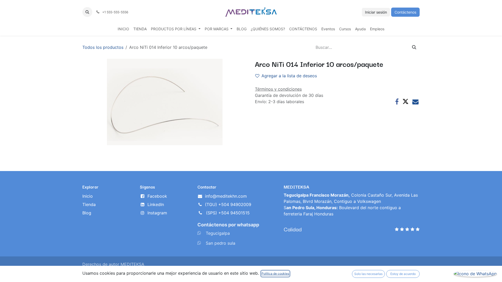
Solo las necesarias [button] (368, 274)
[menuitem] (123, 29)
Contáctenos (405, 12)
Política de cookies (275, 273)
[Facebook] (397, 101)
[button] (87, 12)
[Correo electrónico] (415, 101)
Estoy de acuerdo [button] (403, 274)
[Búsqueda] (414, 47)
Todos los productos (102, 47)
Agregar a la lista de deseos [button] (289, 75)
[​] (199, 233)
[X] (405, 101)
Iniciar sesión (376, 12)
